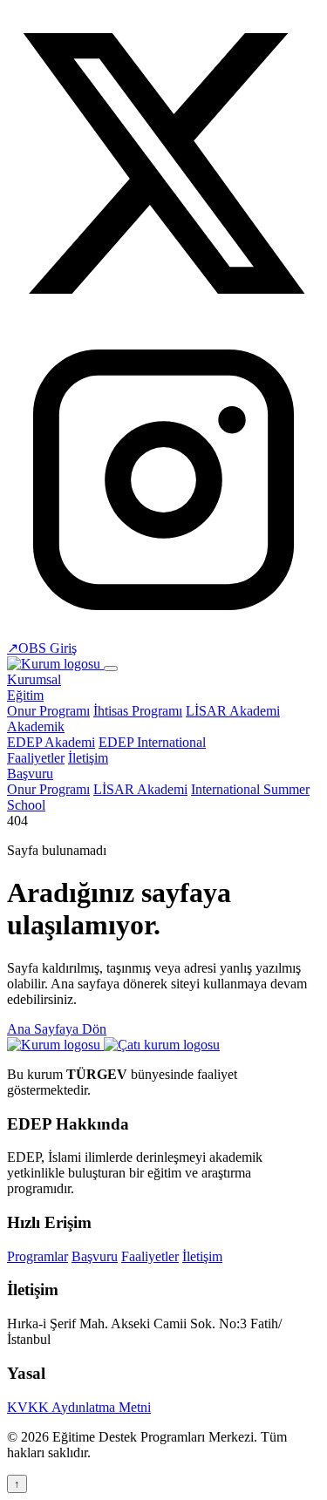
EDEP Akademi (51, 742)
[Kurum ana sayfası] (55, 1044)
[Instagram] (163, 631)
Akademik (36, 726)
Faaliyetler (36, 757)
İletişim (88, 757)
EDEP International (152, 742)
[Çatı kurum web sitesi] (162, 1044)
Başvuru (30, 773)
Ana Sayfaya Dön (56, 1028)
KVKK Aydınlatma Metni (79, 1407)
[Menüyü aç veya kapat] (111, 668)
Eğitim (25, 695)
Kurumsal (34, 679)
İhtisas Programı (137, 710)
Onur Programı (48, 710)
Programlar (37, 1256)
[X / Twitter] (163, 315)
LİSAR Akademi (233, 710)
